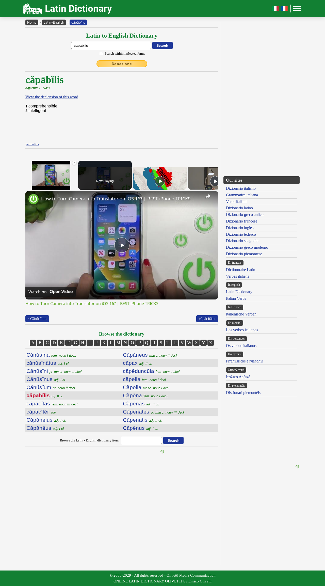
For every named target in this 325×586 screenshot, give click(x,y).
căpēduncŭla (152, 371)
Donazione (122, 64)
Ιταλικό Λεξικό (238, 377)
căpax (137, 363)
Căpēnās (141, 403)
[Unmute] (34, 187)
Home (32, 22)
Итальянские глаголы (244, 361)
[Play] (28, 187)
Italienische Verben (241, 314)
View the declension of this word (51, 97)
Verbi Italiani (236, 201)
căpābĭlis (78, 22)
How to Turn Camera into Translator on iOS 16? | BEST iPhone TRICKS (115, 199)
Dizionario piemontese (244, 254)
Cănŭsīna (51, 355)
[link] (33, 199)
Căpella (146, 387)
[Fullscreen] (74, 187)
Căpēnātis (142, 420)
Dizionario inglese (240, 228)
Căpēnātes (154, 412)
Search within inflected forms (125, 53)
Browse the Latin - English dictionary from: (90, 440)
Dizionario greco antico (245, 214)
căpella (145, 379)
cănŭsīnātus (48, 363)
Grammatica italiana (242, 195)
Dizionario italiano (241, 188)
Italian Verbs (236, 298)
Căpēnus (140, 428)
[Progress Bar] (51, 183)
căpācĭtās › (207, 318)
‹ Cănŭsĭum (37, 318)
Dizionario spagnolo (242, 241)
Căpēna (145, 395)
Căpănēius (46, 420)
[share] (208, 196)
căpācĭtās (52, 403)
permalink (32, 144)
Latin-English (54, 22)
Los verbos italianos (242, 330)
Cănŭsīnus (46, 379)
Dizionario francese (241, 221)
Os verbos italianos (241, 345)
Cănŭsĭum (51, 387)
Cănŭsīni (54, 371)
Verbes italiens (237, 276)
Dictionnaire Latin (240, 269)
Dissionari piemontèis (243, 392)
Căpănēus (45, 428)
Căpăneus (150, 355)
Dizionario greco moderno (247, 247)
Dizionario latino (239, 208)
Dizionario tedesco (241, 234)
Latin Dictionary (239, 292)
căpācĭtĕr (41, 412)
